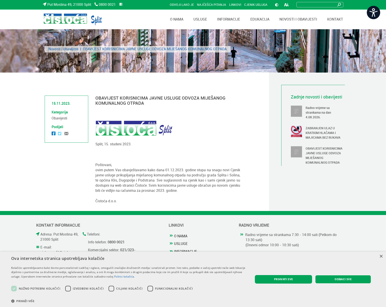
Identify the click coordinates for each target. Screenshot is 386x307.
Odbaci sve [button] (343, 279)
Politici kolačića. (124, 276)
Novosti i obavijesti (298, 19)
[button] (128, 301)
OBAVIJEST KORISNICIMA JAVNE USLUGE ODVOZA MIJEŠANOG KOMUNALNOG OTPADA (318, 156)
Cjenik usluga (255, 4)
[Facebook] (54, 134)
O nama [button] (176, 19)
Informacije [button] (228, 19)
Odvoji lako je (182, 4)
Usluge (181, 244)
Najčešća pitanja (211, 4)
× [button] (381, 256)
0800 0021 (107, 4)
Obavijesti (59, 118)
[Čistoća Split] (73, 19)
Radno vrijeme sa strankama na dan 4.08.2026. (318, 113)
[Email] (66, 134)
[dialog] (193, 279)
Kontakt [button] (335, 19)
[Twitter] (59, 134)
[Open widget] (373, 12)
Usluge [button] (200, 19)
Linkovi (235, 4)
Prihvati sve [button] (283, 279)
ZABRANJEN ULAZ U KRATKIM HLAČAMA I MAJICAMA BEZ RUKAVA (318, 133)
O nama (180, 236)
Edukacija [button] (259, 19)
